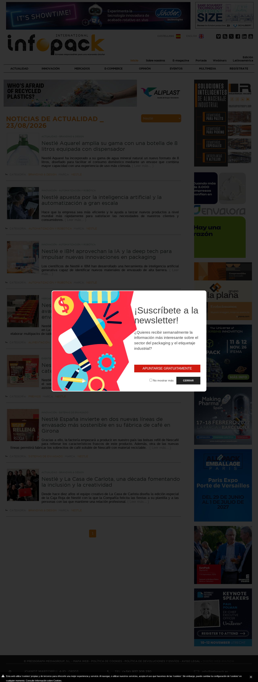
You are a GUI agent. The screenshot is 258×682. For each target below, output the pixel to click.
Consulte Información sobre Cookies (43, 680)
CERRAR (188, 380)
